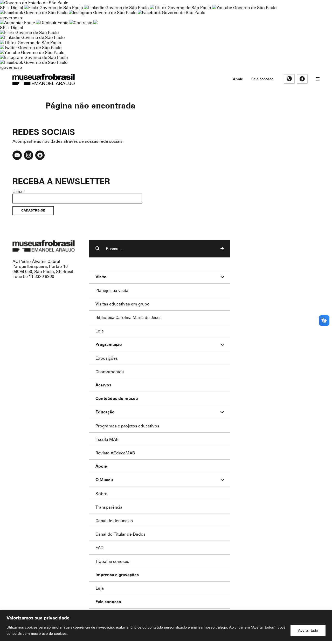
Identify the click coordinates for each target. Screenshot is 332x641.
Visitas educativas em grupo (122, 303)
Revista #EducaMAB (115, 452)
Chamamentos (109, 371)
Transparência (108, 506)
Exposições (106, 358)
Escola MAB (107, 439)
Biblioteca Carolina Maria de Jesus (128, 317)
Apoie (238, 79)
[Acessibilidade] (302, 79)
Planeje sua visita (111, 290)
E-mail (18, 191)
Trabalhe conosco (112, 561)
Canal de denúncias (114, 520)
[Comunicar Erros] (95, 22)
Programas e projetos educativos (127, 425)
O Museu (104, 479)
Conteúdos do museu (116, 398)
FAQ (99, 547)
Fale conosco (262, 79)
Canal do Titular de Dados (120, 533)
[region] (166, 625)
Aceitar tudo (308, 630)
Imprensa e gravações (117, 574)
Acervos (103, 385)
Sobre (101, 493)
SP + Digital (11, 7)
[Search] (222, 248)
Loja (99, 330)
